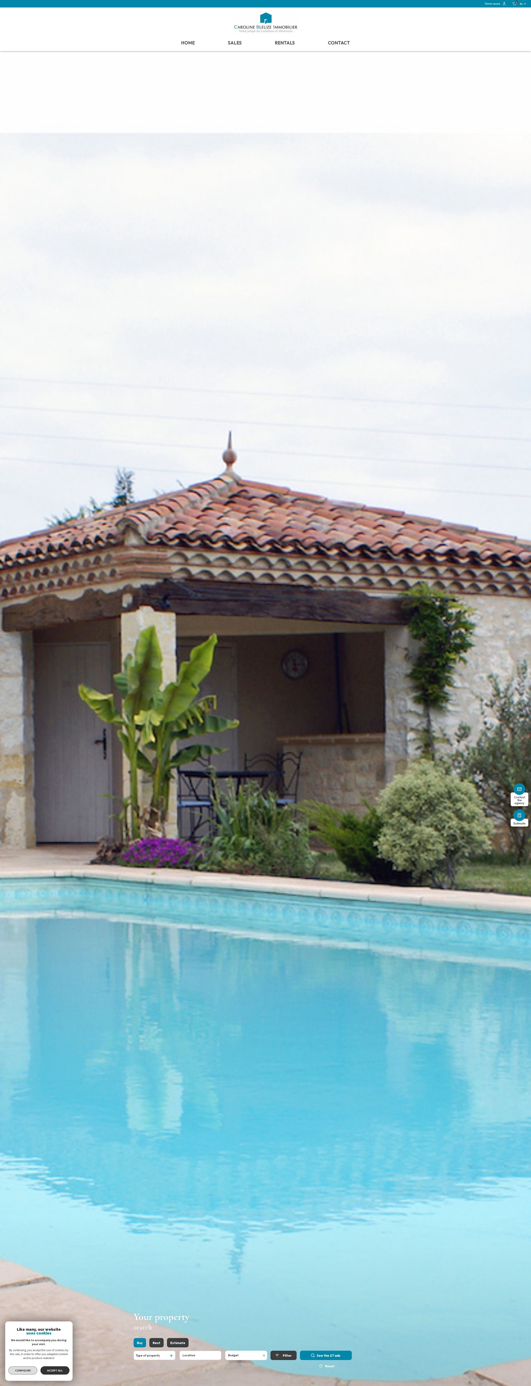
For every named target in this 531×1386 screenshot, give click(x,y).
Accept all (55, 1370)
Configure (23, 1370)
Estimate (177, 1343)
